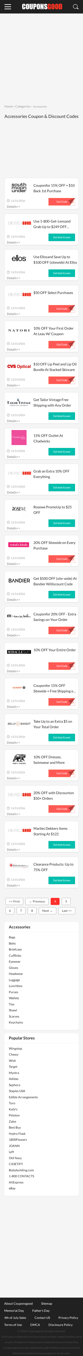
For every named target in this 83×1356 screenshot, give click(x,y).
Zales (12, 1121)
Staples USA (17, 1091)
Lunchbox (15, 986)
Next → (47, 910)
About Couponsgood (18, 1303)
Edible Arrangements (23, 1097)
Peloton (14, 1115)
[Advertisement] (41, 58)
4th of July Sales (15, 1317)
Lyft (11, 1152)
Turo (12, 1103)
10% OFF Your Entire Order (54, 650)
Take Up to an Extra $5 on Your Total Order (52, 724)
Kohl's (13, 1109)
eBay (12, 1188)
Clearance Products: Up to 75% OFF (53, 867)
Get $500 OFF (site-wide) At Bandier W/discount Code (55, 581)
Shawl (13, 1010)
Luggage (14, 980)
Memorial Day (14, 1310)
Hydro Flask (17, 1133)
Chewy (13, 1054)
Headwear (16, 974)
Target (13, 1066)
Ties (11, 1004)
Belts (12, 943)
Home (8, 106)
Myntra (14, 1073)
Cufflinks (15, 955)
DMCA (35, 1324)
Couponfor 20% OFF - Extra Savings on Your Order (54, 617)
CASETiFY (16, 1164)
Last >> (67, 910)
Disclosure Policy (60, 1324)
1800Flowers (18, 1139)
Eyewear (15, 961)
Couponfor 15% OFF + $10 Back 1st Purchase (54, 188)
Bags (12, 937)
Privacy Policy (68, 1317)
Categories (22, 106)
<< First (14, 901)
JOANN (14, 1146)
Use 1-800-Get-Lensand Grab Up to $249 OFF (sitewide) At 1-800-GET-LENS (52, 224)
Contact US (42, 1317)
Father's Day (41, 1310)
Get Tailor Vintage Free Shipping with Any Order (52, 402)
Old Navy (15, 1158)
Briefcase (15, 949)
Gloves (13, 968)
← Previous (37, 901)
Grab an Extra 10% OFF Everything (51, 474)
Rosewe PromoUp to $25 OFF (52, 510)
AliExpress (16, 1182)
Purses (13, 992)
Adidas (13, 1079)
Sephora (14, 1085)
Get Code (61, 201)
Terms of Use (13, 1324)
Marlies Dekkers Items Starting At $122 (50, 831)
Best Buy (15, 1127)
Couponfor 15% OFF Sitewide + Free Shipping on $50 (54, 688)
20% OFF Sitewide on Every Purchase (54, 545)
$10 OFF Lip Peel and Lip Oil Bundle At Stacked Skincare (55, 367)
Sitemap (46, 1303)
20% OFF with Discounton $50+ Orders (53, 795)
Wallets (14, 998)
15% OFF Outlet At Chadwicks (48, 438)
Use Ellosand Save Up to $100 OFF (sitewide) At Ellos (55, 259)
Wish (12, 1060)
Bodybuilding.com (21, 1170)
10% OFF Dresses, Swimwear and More (49, 759)
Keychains (16, 1022)
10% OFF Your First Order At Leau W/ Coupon (53, 331)
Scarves (14, 1016)
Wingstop (15, 1048)
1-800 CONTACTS (21, 1176)
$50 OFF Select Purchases (53, 292)
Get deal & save (61, 237)
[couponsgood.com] (41, 6)
